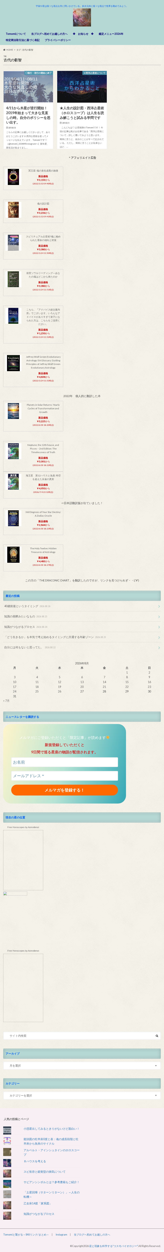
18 (37, 686)
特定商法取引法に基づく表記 (23, 40)
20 (82, 686)
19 (59, 686)
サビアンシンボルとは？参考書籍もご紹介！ (52, 1182)
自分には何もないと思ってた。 (30, 647)
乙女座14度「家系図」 (38, 1203)
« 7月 (6, 700)
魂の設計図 (43, 203)
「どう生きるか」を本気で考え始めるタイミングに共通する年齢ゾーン (55, 637)
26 (59, 691)
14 (104, 682)
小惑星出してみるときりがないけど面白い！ (52, 1128)
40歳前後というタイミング (27, 606)
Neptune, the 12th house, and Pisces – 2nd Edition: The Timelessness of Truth (43, 448)
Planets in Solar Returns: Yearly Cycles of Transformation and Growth (43, 408)
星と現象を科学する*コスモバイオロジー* (113, 1246)
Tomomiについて (16, 33)
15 (127, 682)
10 (14, 682)
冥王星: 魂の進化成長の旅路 (43, 170)
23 (149, 686)
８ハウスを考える (35, 1161)
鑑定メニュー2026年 (111, 33)
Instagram (61, 1234)
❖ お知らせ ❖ (83, 33)
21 (104, 686)
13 (82, 682)
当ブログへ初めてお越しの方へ (49, 33)
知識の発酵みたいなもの (25, 616)
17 (14, 686)
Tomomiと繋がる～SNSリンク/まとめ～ (26, 1234)
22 (127, 686)
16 (149, 682)
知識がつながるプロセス (25, 626)
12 (59, 682)
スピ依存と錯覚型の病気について (45, 1171)
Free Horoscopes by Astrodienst (23, 827)
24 (14, 691)
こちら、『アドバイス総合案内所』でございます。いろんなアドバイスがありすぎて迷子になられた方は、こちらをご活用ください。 (43, 317)
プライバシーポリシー (58, 40)
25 (37, 691)
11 (37, 682)
